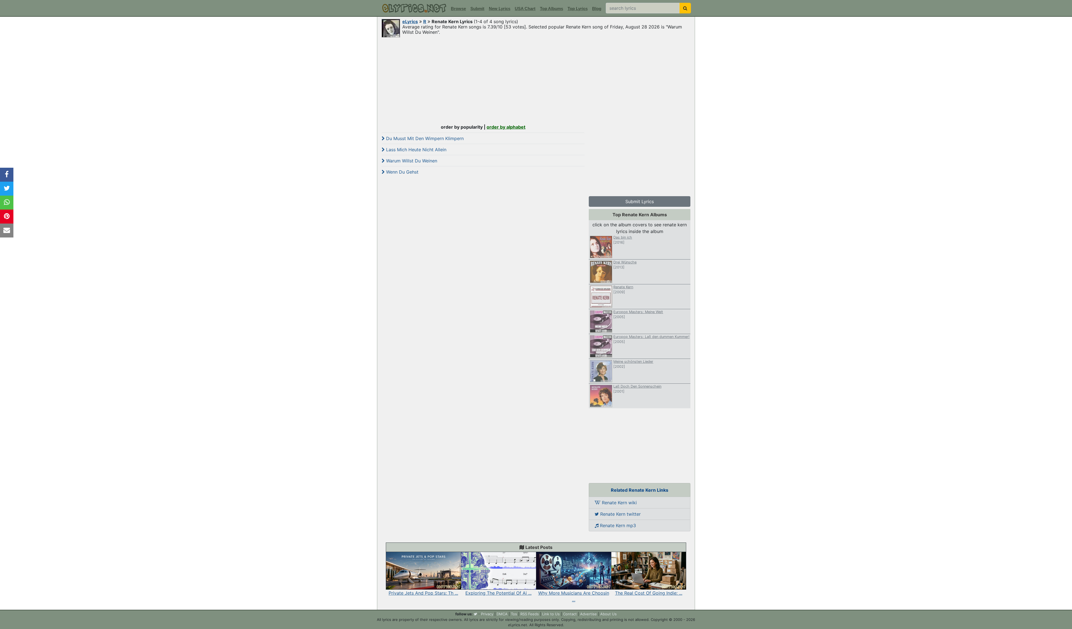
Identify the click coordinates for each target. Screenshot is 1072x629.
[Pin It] (6, 217)
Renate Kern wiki (618, 502)
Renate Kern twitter (620, 514)
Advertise (588, 614)
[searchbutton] (685, 8)
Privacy (487, 614)
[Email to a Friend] (6, 230)
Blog (596, 8)
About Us (608, 614)
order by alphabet (506, 127)
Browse (458, 8)
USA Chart (525, 8)
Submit (477, 8)
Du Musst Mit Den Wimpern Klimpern (424, 138)
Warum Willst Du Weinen (411, 161)
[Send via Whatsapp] (6, 203)
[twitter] (475, 614)
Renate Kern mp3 (617, 525)
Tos (514, 614)
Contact (570, 614)
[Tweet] (6, 189)
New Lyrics (499, 8)
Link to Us (551, 614)
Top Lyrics (578, 8)
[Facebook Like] (6, 175)
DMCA (502, 614)
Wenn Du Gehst (401, 172)
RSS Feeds (529, 614)
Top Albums (551, 8)
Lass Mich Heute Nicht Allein (415, 149)
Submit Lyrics (639, 201)
